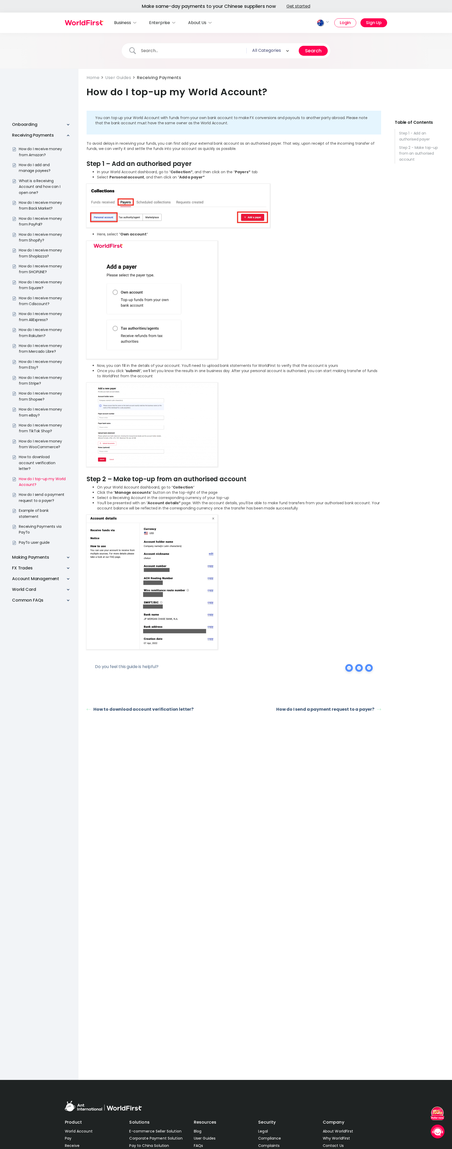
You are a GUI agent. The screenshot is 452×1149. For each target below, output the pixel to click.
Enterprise (159, 23)
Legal (263, 1131)
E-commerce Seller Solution (155, 1131)
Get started (298, 6)
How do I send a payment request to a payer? (325, 709)
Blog (198, 1131)
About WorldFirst (338, 1131)
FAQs (198, 1145)
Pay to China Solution (149, 1145)
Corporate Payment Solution (156, 1138)
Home (93, 78)
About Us (197, 23)
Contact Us (333, 1145)
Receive (72, 1145)
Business (122, 23)
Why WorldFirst (336, 1138)
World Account (79, 1131)
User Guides (118, 78)
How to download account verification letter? (143, 709)
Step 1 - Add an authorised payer (414, 136)
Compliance (269, 1138)
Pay (68, 1138)
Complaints (269, 1145)
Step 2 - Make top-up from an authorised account (418, 153)
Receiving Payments (159, 78)
